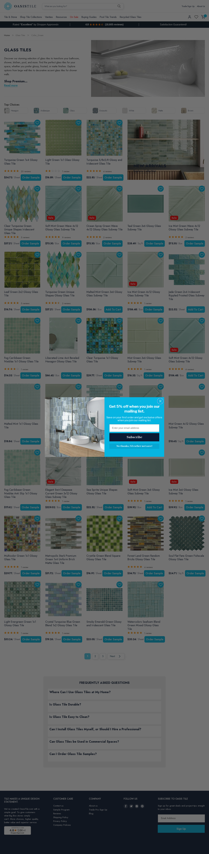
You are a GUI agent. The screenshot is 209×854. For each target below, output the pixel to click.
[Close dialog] (160, 401)
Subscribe (134, 437)
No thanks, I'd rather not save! (134, 446)
